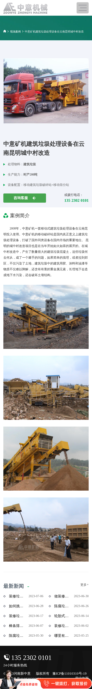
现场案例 (15, 31)
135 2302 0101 (31, 657)
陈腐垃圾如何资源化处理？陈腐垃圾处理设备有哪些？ (62, 606)
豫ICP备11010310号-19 (69, 673)
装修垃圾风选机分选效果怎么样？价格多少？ (17, 596)
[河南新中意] (25, 8)
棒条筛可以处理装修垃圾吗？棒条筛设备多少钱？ (17, 626)
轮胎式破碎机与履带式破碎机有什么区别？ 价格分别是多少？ (62, 616)
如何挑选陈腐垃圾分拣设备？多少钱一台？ (17, 606)
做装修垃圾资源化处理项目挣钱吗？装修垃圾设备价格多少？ (62, 596)
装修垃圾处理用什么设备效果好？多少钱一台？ (17, 616)
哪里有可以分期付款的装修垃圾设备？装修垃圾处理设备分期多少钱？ (62, 635)
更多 (84, 584)
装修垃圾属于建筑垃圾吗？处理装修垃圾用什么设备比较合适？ (62, 626)
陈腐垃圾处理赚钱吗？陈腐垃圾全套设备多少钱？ (17, 635)
